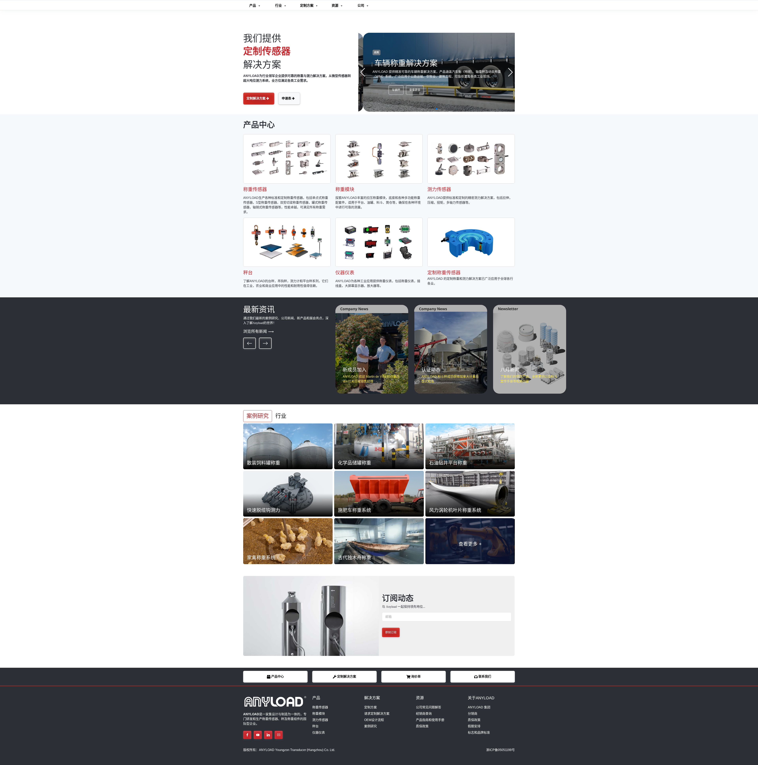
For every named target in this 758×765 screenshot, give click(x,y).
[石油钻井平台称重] (470, 446)
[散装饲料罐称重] (288, 446)
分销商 (472, 713)
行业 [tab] (280, 416)
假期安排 (474, 726)
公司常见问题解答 (428, 707)
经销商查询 (424, 713)
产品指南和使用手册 (430, 720)
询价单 (415, 676)
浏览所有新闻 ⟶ (258, 331)
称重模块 (318, 713)
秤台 (315, 726)
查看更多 (394, 89)
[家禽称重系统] (288, 541)
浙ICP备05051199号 (500, 750)
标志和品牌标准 (479, 732)
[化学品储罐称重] (379, 446)
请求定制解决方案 (376, 713)
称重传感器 (320, 707)
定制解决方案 (256, 98)
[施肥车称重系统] (379, 493)
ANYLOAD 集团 (479, 707)
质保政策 (422, 726)
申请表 (287, 98)
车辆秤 (375, 89)
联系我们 (484, 676)
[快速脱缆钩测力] (288, 493)
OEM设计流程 (374, 720)
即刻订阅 (390, 632)
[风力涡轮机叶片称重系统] (470, 493)
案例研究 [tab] (258, 416)
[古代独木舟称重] (379, 541)
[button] (510, 72)
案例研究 (370, 726)
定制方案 (370, 707)
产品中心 (277, 676)
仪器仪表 (318, 732)
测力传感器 (320, 720)
